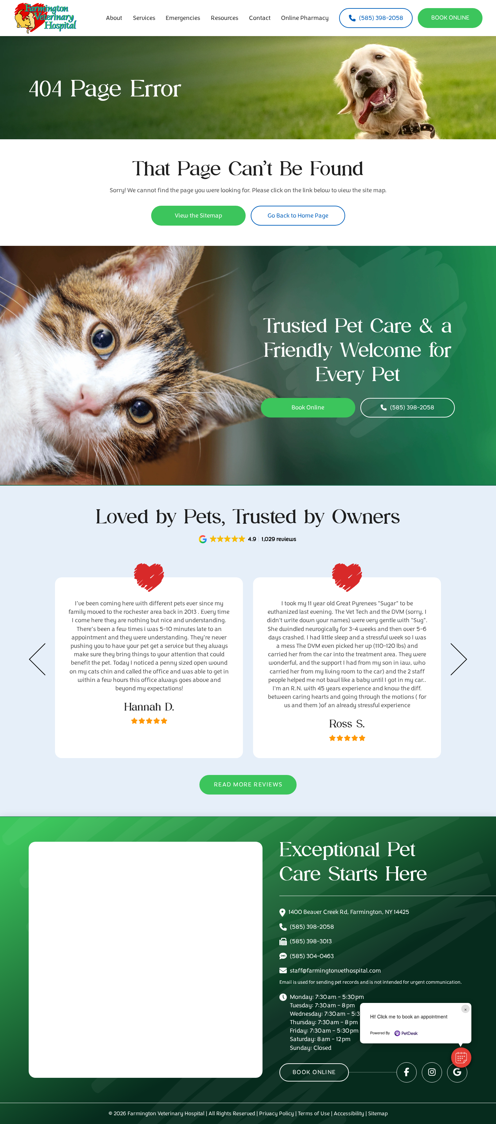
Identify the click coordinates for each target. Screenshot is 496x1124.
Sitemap (378, 1113)
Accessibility (349, 1113)
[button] (248, 539)
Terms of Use (314, 1113)
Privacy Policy (276, 1113)
